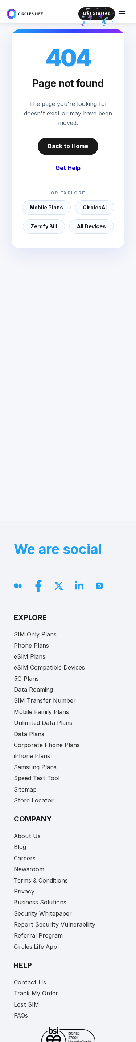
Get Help (68, 167)
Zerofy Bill (43, 226)
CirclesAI (95, 207)
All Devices (91, 226)
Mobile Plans (46, 207)
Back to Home (68, 146)
